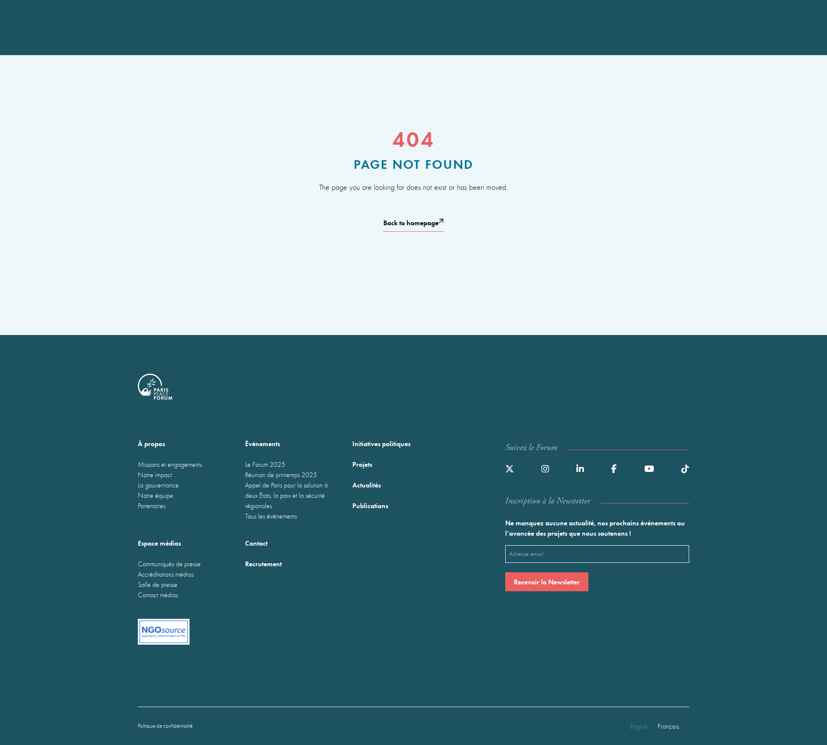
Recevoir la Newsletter (547, 581)
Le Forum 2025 (265, 464)
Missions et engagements (170, 464)
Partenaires (151, 505)
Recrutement (263, 563)
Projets (362, 464)
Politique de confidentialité (165, 725)
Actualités (366, 484)
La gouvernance (158, 485)
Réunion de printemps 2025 (281, 474)
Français (668, 726)
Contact (256, 542)
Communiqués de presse (169, 563)
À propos (151, 443)
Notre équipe (155, 495)
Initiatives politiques (381, 443)
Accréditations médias (165, 574)
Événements (262, 443)
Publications (370, 505)
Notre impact (155, 474)
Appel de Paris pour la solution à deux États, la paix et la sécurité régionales (286, 495)
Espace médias (159, 542)
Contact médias (158, 594)
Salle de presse (157, 584)
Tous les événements (271, 516)
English (638, 726)
